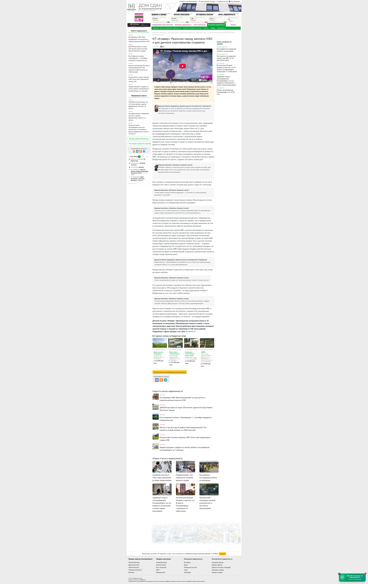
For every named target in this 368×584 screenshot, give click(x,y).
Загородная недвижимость (216, 25)
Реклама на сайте (132, 581)
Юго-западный (161, 567)
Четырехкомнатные (135, 570)
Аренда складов (217, 572)
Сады (186, 570)
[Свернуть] (339, 574)
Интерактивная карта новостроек (162, 25)
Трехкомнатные (133, 567)
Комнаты (131, 572)
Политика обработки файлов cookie (191, 581)
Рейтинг (206, 28)
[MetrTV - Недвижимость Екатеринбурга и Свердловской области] (139, 17)
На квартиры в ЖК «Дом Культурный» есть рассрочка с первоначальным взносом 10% (139, 39)
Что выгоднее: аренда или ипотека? (139, 144)
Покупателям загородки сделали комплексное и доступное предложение (207, 503)
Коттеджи (187, 562)
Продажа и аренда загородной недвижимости (167, 28)
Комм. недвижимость (166, 386)
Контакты (202, 581)
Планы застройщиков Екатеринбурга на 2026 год (226, 92)
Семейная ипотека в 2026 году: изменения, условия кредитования (162, 478)
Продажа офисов (217, 562)
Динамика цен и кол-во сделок (190, 386)
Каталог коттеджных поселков (192, 28)
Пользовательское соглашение (145, 581)
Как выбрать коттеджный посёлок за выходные (226, 50)
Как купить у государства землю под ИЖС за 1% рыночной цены (226, 58)
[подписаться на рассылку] (134, 151)
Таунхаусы (187, 572)
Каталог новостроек (184, 384)
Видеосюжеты (221, 28)
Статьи (213, 28)
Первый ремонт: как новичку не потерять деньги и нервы (184, 478)
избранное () (223, 1)
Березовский (160, 572)
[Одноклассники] (163, 47)
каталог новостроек (181, 14)
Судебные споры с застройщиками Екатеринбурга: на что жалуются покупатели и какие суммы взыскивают (226, 80)
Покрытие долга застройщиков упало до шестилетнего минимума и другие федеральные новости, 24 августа (139, 129)
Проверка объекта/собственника (139, 139)
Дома (186, 565)
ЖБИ (157, 570)
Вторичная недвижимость (183, 25)
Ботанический (161, 565)
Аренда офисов (217, 565)
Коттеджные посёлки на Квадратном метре (169, 336)
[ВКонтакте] (161, 47)
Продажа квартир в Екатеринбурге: (140, 559)
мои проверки (235, 1)
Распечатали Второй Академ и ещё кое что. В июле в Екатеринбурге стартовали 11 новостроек (227, 68)
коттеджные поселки (204, 14)
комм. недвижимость (226, 14)
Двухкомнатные (133, 565)
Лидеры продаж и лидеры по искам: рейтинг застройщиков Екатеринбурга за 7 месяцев (139, 89)
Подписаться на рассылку (170, 372)
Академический (161, 562)
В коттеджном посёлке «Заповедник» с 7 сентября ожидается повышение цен (138, 58)
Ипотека (233, 25)
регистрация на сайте (207, 1)
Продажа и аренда (163, 384)
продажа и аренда (159, 14)
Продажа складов (218, 570)
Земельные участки (190, 567)
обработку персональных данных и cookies (201, 553)
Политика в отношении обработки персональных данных (167, 581)
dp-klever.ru (191, 331)
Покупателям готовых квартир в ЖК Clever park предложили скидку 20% (139, 79)
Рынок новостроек (200, 25)
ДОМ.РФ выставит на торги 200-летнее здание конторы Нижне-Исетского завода (138, 49)
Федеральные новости (139, 96)
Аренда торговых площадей (221, 567)
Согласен (222, 554)
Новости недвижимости (139, 31)
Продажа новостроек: (163, 559)
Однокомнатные (134, 562)
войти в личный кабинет (189, 1)
